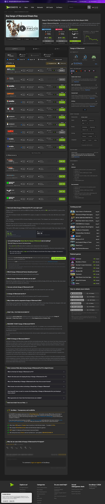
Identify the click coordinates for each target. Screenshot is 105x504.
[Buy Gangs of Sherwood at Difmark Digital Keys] (13, 70)
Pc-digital (10, 11)
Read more (76, 81)
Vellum (85, 283)
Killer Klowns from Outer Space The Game (85, 277)
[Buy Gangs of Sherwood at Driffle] (13, 139)
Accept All (5, 501)
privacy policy (17, 497)
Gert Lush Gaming (75, 84)
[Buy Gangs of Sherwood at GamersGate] (13, 175)
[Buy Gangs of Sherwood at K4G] (13, 109)
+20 (85, 109)
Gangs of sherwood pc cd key (21, 11)
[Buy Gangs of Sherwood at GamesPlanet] (13, 160)
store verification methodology (44, 416)
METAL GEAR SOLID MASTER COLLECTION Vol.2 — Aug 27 (85, 217)
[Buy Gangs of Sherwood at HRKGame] (13, 131)
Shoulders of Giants (85, 261)
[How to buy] (65, 85)
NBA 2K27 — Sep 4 (85, 236)
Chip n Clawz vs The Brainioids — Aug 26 (85, 211)
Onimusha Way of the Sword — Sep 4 (85, 233)
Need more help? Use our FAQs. (16, 402)
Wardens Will (85, 271)
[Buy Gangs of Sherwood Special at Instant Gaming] (13, 79)
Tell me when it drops (59, 258)
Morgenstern (85, 268)
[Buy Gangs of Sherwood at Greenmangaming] (13, 183)
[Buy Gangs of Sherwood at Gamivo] (13, 94)
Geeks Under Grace (76, 76)
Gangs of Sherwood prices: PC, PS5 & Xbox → (90, 43)
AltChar (73, 101)
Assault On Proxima (85, 280)
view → (96, 63)
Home (5, 11)
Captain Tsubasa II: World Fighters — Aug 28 (85, 226)
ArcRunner (85, 258)
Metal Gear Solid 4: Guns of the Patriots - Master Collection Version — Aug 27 (85, 220)
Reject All (12, 501)
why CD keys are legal (36, 420)
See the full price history (53, 261)
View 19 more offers (36, 153)
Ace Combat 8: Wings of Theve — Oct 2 (85, 242)
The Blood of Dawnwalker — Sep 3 (85, 230)
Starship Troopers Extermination (85, 265)
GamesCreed (74, 93)
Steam (56, 20)
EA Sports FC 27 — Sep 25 (85, 239)
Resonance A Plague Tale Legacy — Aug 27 (85, 214)
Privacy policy (92, 488)
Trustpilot (50, 425)
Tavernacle (85, 274)
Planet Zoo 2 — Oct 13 (85, 245)
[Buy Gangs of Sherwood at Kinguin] (13, 116)
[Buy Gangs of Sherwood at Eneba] (13, 86)
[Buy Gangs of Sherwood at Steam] (13, 191)
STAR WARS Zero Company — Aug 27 (85, 223)
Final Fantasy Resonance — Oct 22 (85, 248)
